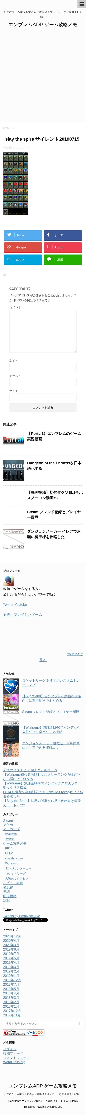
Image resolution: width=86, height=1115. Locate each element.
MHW (9, 853)
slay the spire (14, 858)
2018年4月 (11, 993)
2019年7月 (11, 954)
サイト (13, 390)
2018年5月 (11, 989)
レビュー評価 (13, 883)
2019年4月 (11, 962)
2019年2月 (11, 971)
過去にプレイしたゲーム (22, 615)
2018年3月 (11, 997)
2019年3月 (11, 967)
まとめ (8, 824)
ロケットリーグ (15, 873)
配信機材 (9, 896)
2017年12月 (12, 1011)
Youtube (21, 605)
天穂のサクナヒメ (17, 878)
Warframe (11, 863)
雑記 (6, 900)
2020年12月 (12, 936)
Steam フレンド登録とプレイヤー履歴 (50, 712)
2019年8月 (11, 949)
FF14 (8, 848)
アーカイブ (11, 829)
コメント (15, 307)
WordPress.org (14, 1062)
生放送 (9, 839)
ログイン (9, 1049)
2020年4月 (11, 940)
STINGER (55, 1106)
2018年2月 (11, 1002)
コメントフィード (16, 1058)
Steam (8, 820)
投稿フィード (13, 1053)
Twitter (8, 605)
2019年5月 (11, 958)
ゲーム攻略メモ (15, 843)
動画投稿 (11, 834)
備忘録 (8, 887)
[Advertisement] (43, 77)
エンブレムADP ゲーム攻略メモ (43, 24)
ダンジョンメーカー (18, 868)
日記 (6, 892)
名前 (13, 360)
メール (14, 375)
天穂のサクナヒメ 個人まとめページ (30, 770)
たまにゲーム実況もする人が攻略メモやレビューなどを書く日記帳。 (43, 1094)
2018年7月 (11, 984)
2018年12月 (12, 980)
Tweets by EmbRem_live (21, 916)
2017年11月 (12, 1015)
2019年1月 (11, 976)
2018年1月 (11, 1006)
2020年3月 (11, 945)
